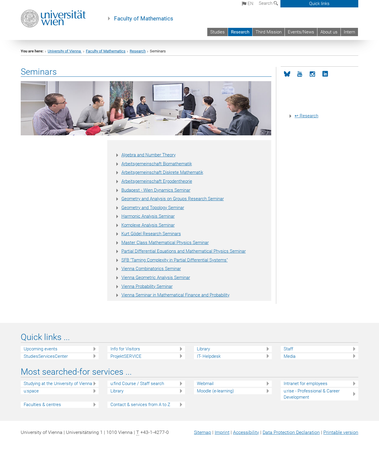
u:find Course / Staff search (137, 383)
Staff (288, 349)
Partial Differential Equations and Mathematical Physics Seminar (183, 251)
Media (290, 356)
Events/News (301, 32)
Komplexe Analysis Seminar (148, 225)
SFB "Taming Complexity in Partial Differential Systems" (174, 260)
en (249, 3)
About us (329, 32)
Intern (349, 32)
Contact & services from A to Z (140, 404)
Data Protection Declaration (291, 432)
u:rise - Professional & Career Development (312, 394)
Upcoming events (40, 349)
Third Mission (269, 32)
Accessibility (246, 432)
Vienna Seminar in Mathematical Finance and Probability (175, 295)
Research (240, 32)
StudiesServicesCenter (46, 356)
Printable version (340, 432)
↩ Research (306, 115)
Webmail (205, 383)
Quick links (319, 3)
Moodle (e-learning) (215, 391)
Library (203, 349)
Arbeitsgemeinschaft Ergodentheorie (156, 181)
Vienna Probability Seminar (147, 286)
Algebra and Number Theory (148, 155)
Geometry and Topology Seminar (152, 207)
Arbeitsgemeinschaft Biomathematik (156, 163)
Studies (217, 32)
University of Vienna (65, 51)
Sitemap (202, 432)
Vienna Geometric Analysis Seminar (155, 277)
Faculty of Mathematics (143, 18)
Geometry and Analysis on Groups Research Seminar (172, 198)
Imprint (222, 432)
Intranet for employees (305, 383)
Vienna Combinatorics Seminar (151, 268)
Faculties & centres (42, 404)
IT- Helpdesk (209, 356)
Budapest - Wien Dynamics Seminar (155, 190)
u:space (31, 391)
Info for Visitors (125, 349)
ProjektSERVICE (126, 356)
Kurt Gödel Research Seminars (151, 233)
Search (266, 3)
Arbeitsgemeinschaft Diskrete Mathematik (162, 172)
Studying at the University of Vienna (58, 383)
